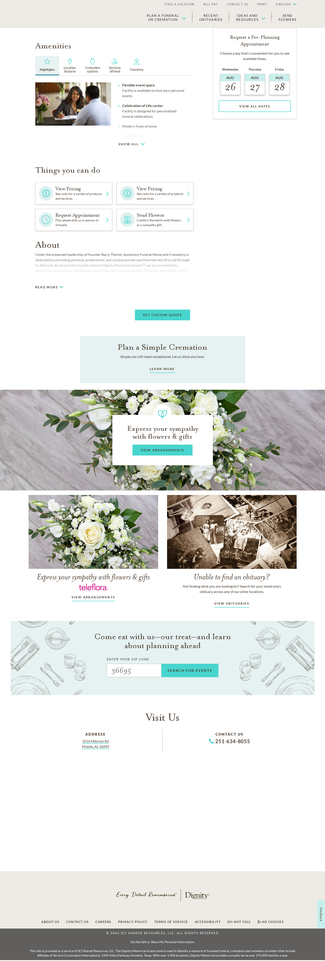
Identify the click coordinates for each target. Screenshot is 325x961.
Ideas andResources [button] (247, 17)
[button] (284, 4)
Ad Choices (272, 922)
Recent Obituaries (211, 17)
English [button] (283, 4)
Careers (103, 922)
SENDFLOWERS (288, 17)
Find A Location (180, 4)
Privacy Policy (133, 922)
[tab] (47, 65)
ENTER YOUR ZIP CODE (128, 659)
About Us (50, 922)
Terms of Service (171, 922)
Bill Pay (210, 4)
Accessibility (208, 922)
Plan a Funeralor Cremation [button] (163, 17)
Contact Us (237, 4)
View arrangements (93, 597)
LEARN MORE (162, 369)
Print (262, 4)
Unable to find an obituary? (232, 577)
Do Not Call (239, 922)
